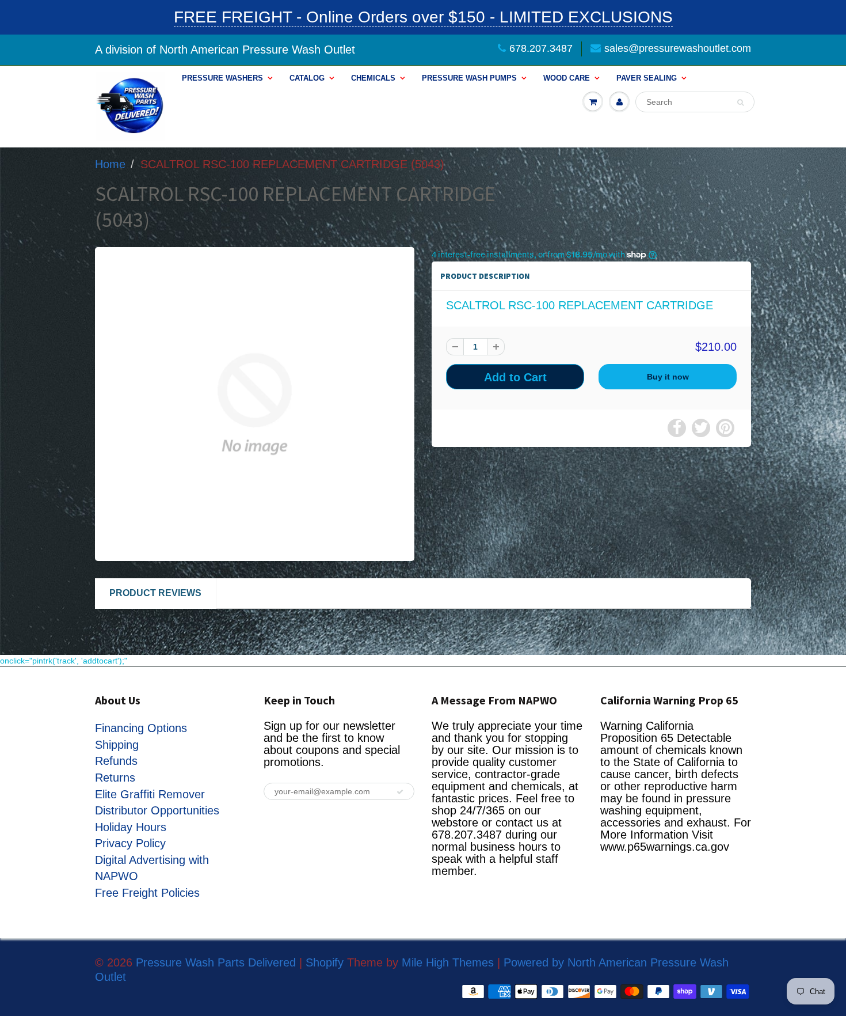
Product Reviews (155, 593)
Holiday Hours (130, 827)
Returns (115, 777)
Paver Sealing (646, 78)
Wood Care (566, 78)
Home (110, 164)
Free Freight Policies (147, 892)
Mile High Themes (448, 962)
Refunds (116, 761)
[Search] (740, 102)
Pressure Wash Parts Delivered (216, 962)
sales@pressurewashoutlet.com (677, 48)
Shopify (325, 962)
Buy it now (668, 376)
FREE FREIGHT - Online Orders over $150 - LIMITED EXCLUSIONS (423, 17)
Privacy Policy (130, 843)
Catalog (307, 78)
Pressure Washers (222, 78)
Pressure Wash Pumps (469, 78)
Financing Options (141, 728)
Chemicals (373, 78)
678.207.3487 (541, 48)
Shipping (117, 744)
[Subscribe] (400, 792)
